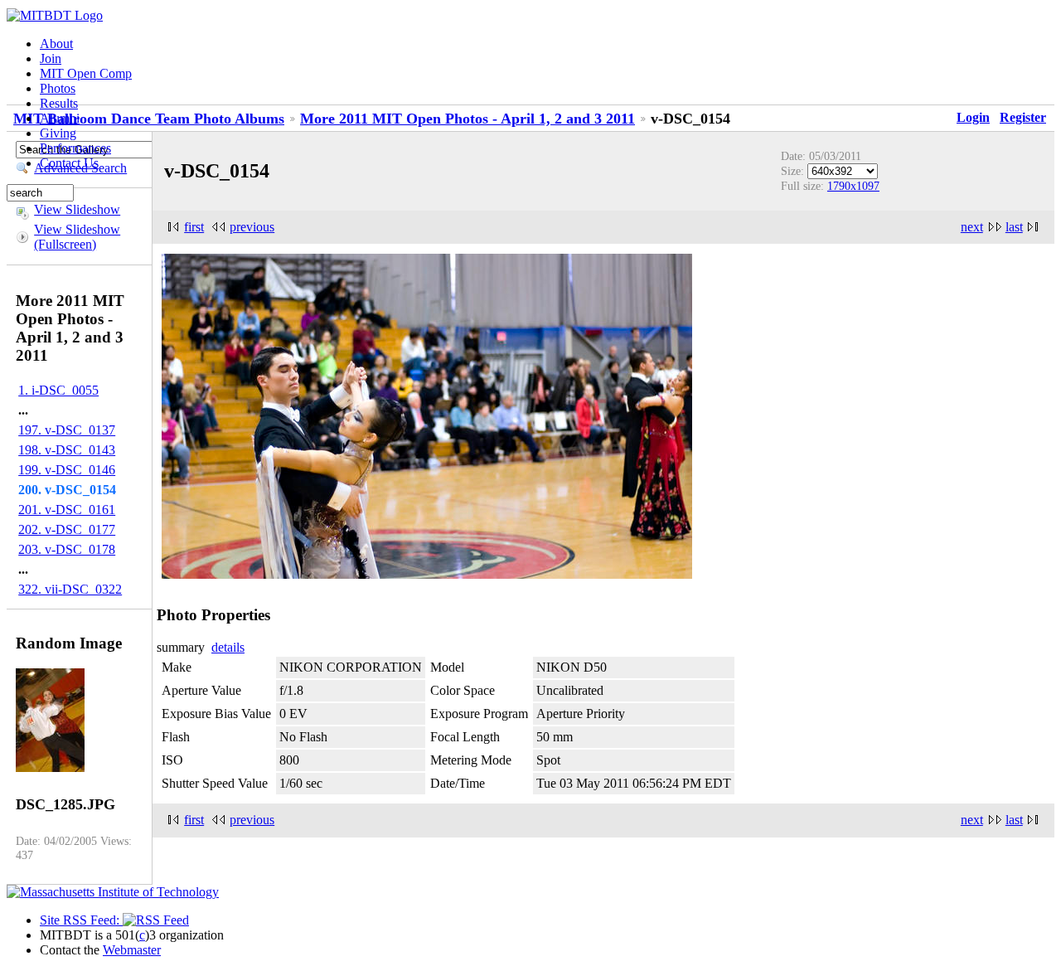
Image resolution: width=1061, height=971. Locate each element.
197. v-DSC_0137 (66, 430)
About (56, 43)
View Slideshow (77, 209)
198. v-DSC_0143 (66, 450)
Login (973, 117)
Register (1023, 117)
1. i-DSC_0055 (58, 390)
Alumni (60, 118)
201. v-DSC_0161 (66, 509)
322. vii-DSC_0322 (70, 589)
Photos (57, 88)
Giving (58, 133)
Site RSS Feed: (81, 920)
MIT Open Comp (86, 73)
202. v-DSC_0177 (66, 529)
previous (252, 227)
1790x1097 (853, 185)
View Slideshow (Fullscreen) (77, 236)
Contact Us (69, 163)
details (228, 647)
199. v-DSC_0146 (66, 470)
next (972, 227)
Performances (75, 148)
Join (50, 58)
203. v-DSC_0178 (66, 549)
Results (59, 103)
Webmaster (132, 950)
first (194, 227)
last (1014, 227)
